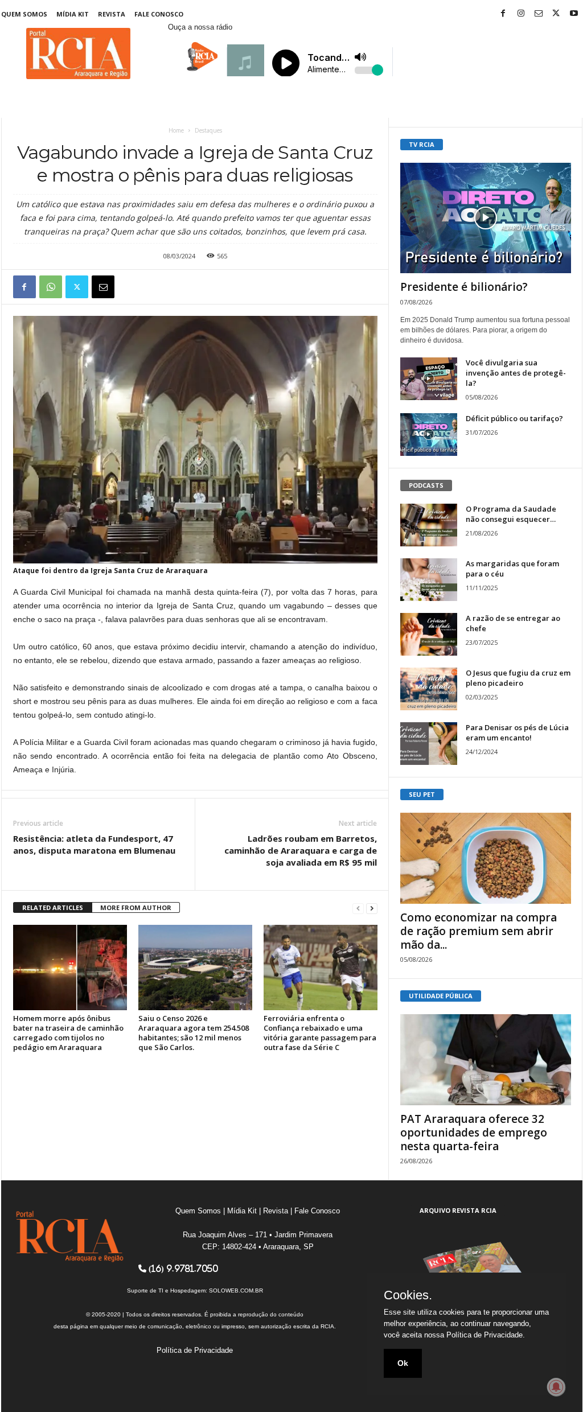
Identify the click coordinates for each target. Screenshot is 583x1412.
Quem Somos (24, 14)
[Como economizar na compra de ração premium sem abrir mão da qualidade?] (485, 858)
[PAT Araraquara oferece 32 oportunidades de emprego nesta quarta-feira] (485, 1059)
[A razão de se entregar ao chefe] (428, 634)
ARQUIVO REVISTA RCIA (458, 1210)
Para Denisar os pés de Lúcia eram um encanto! (517, 732)
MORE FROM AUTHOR (135, 907)
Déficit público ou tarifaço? (514, 418)
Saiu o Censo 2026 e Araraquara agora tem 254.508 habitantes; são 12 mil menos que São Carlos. (193, 1032)
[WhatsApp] (50, 286)
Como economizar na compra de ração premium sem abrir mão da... (478, 931)
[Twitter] (556, 14)
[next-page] (371, 908)
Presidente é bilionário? (464, 286)
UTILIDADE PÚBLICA (441, 995)
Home (176, 130)
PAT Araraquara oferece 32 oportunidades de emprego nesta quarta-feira (473, 1133)
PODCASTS (426, 485)
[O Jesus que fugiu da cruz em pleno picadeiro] (428, 689)
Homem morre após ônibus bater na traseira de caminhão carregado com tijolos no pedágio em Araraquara (68, 1032)
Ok (402, 1363)
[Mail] (538, 14)
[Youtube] (574, 14)
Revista (111, 14)
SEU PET (422, 794)
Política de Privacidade (195, 1350)
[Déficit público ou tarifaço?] (428, 434)
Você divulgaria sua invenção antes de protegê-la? (516, 372)
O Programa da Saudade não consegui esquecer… (511, 514)
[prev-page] (358, 908)
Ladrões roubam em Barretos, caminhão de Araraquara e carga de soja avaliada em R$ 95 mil (300, 850)
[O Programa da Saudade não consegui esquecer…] (428, 525)
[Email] (103, 286)
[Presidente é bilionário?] (485, 218)
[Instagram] (521, 14)
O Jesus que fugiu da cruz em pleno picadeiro (518, 678)
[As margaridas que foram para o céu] (428, 579)
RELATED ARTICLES (52, 907)
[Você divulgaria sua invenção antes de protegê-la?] (428, 378)
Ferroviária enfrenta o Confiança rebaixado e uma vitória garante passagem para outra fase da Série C (320, 1032)
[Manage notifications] (556, 1387)
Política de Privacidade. (485, 1335)
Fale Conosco (158, 14)
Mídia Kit (72, 14)
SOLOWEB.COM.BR (236, 1290)
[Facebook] (503, 14)
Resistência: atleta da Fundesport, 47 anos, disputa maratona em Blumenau (94, 844)
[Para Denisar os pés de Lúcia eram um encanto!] (428, 743)
